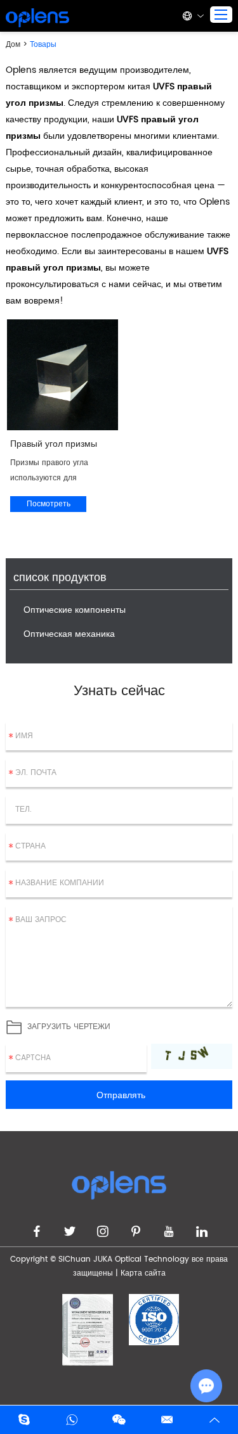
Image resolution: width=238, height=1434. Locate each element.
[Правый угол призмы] (62, 374)
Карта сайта (143, 1273)
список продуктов (60, 578)
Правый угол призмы (53, 444)
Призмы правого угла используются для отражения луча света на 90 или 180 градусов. (56, 471)
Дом (14, 45)
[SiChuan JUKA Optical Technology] (37, 17)
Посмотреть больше (48, 505)
